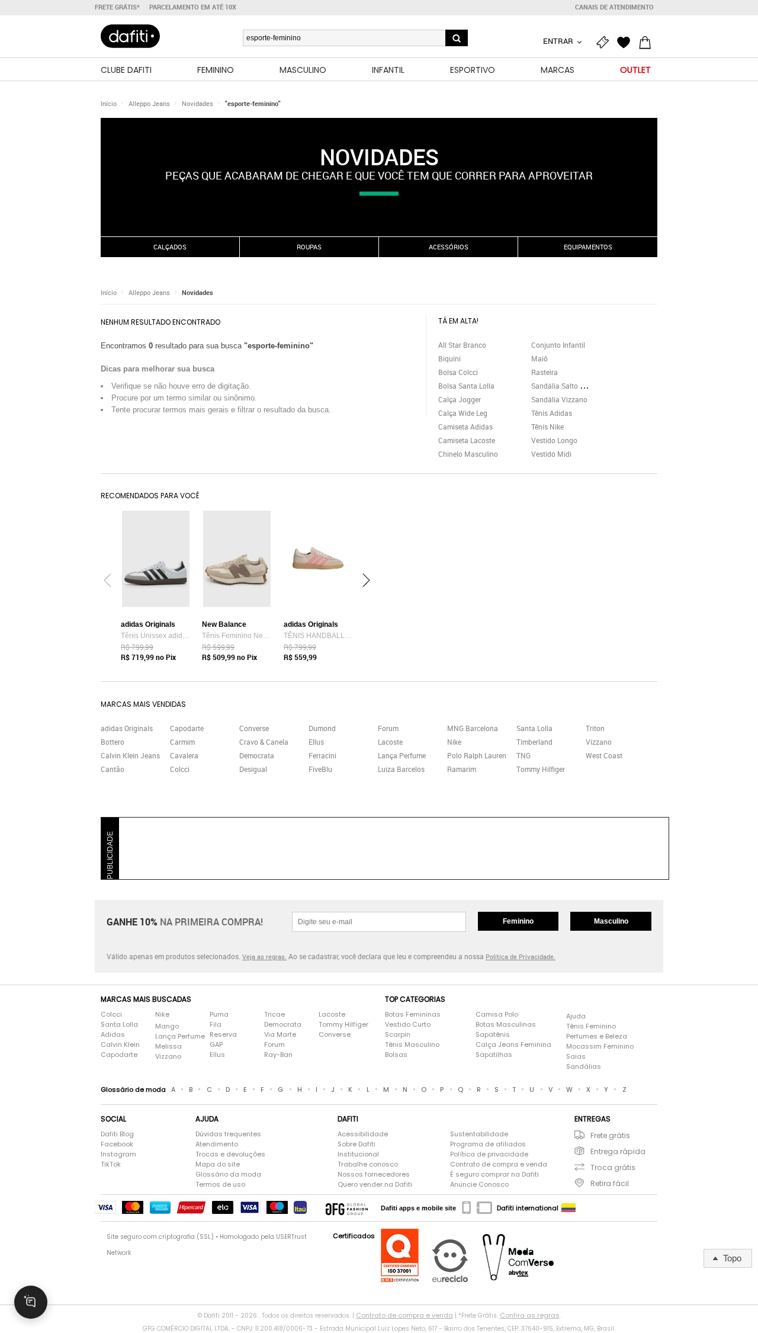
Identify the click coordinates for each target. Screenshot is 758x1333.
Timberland (534, 741)
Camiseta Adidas (465, 426)
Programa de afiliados (488, 1144)
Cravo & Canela (263, 741)
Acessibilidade (363, 1134)
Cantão (112, 769)
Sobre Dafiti (356, 1144)
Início (109, 103)
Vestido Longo (554, 440)
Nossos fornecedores (374, 1174)
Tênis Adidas (551, 413)
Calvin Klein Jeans (130, 755)
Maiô (539, 358)
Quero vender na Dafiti (375, 1184)
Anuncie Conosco (479, 1184)
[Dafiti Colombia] (568, 1208)
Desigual (253, 769)
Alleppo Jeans (149, 103)
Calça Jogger (459, 399)
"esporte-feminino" (253, 103)
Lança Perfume (402, 755)
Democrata (256, 755)
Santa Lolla (534, 728)
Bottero (112, 741)
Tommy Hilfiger (540, 769)
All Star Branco (462, 345)
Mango (167, 1026)
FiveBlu (320, 769)
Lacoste (390, 741)
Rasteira (544, 372)
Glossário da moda (228, 1174)
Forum (388, 728)
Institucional (358, 1154)
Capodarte (187, 728)
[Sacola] (647, 42)
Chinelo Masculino (468, 454)
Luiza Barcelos (401, 769)
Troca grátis (612, 1167)
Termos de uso (220, 1184)
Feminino (518, 921)
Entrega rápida (617, 1151)
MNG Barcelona (472, 728)
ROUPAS (309, 246)
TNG (523, 755)
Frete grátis (610, 1135)
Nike (454, 741)
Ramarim (461, 769)
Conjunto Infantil (558, 345)
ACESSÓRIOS (448, 246)
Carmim (182, 741)
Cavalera (184, 755)
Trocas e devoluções (230, 1154)
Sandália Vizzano (559, 399)
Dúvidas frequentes (228, 1134)
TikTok (111, 1164)
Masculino (611, 921)
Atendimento (216, 1144)
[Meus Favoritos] (626, 42)
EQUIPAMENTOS (588, 246)
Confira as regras (530, 1315)
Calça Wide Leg (462, 413)
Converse (254, 728)
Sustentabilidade (479, 1134)
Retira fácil (609, 1183)
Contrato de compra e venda (498, 1164)
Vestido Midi (551, 454)
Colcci (180, 769)
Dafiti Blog (117, 1134)
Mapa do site (217, 1164)
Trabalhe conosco (368, 1164)
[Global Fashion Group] (347, 1208)
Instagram (118, 1154)
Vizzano (599, 741)
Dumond (322, 728)
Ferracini (322, 755)
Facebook (117, 1144)
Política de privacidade (489, 1154)
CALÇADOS (170, 246)
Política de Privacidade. (520, 956)
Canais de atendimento (614, 7)
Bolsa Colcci (458, 372)
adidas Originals (127, 728)
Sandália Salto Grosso (566, 385)
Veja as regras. (264, 956)
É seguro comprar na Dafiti (494, 1174)
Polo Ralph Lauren (476, 755)
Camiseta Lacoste (466, 440)
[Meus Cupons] (605, 42)
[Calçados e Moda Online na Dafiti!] (130, 36)
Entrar (559, 41)
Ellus (316, 741)
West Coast (604, 755)
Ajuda (576, 1016)
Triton (595, 728)
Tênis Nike (547, 426)
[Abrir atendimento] (30, 1302)
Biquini (449, 358)
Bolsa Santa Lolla (466, 385)
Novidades (197, 103)
